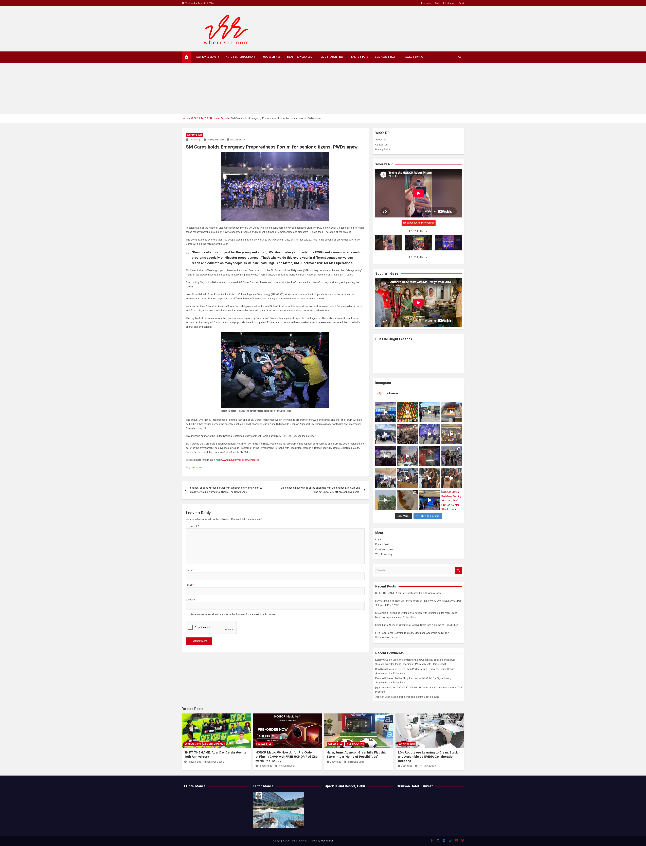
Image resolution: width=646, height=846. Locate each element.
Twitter (438, 3)
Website (190, 599)
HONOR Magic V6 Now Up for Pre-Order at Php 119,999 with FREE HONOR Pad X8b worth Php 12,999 (287, 756)
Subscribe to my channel (420, 222)
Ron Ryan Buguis (215, 139)
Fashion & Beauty (207, 56)
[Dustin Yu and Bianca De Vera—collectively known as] (451, 478)
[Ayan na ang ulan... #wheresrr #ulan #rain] (385, 500)
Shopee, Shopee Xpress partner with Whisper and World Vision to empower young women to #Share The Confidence (226, 490)
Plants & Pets (359, 56)
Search (458, 570)
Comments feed (384, 549)
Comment (192, 526)
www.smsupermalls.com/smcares (240, 459)
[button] (424, 231)
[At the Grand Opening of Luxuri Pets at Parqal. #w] (385, 478)
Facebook (426, 3)
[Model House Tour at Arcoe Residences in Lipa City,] (451, 412)
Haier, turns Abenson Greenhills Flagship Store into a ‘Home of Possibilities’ (417, 625)
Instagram (450, 3)
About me (380, 139)
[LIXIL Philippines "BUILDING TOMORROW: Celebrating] (407, 456)
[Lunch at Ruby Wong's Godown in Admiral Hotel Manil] (407, 434)
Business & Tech (385, 56)
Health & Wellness (299, 56)
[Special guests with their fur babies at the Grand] (407, 478)
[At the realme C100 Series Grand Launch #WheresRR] (385, 456)
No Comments (237, 139)
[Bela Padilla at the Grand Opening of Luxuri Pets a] (429, 478)
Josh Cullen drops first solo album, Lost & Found (412, 696)
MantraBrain (327, 840)
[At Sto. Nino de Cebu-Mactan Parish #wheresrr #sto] (407, 412)
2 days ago (335, 761)
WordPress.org (383, 554)
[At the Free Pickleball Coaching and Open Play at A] (429, 412)
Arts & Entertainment (240, 56)
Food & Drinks (271, 56)
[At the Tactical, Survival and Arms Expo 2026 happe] (451, 434)
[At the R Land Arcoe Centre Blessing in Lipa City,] (385, 434)
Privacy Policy (382, 149)
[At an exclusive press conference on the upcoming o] (429, 500)
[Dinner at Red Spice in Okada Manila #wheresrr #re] (407, 500)
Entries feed (382, 544)
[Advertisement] (323, 88)
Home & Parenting (331, 56)
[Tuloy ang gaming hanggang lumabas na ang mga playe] (451, 456)
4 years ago (195, 139)
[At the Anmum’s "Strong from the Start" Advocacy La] (429, 434)
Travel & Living (413, 56)
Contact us (381, 144)
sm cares (197, 467)
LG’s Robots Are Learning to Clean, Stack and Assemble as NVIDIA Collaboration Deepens (428, 756)
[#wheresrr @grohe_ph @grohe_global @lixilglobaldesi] (429, 456)
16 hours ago (194, 761)
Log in (378, 539)
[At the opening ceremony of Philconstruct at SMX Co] (385, 412)
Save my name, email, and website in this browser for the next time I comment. (234, 614)
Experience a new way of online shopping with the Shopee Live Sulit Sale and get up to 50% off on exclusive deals (320, 490)
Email (461, 3)
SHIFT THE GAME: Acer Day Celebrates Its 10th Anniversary (408, 593)
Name (190, 570)
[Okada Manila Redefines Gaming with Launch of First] (451, 500)
